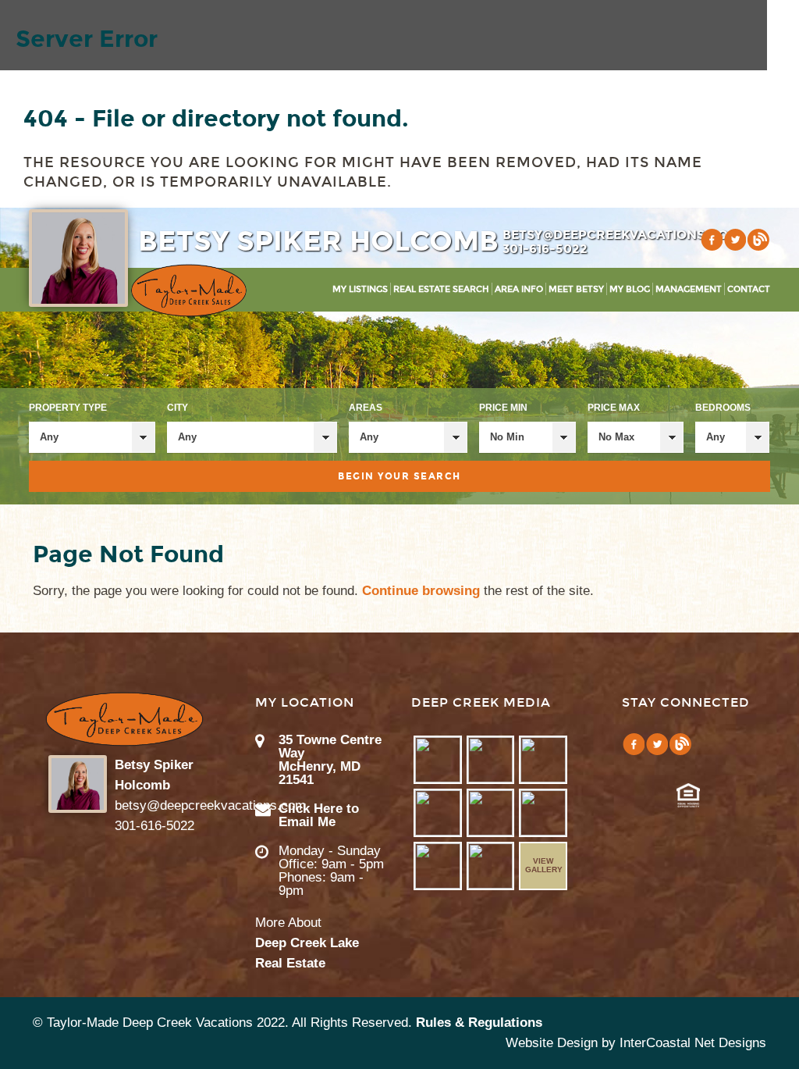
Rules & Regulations (479, 1022)
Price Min (503, 407)
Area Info (519, 289)
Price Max (614, 407)
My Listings (360, 289)
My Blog (629, 289)
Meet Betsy (576, 289)
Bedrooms (723, 407)
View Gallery (544, 865)
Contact (748, 289)
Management (688, 289)
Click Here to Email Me (319, 815)
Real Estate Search (441, 289)
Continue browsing (421, 590)
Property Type (68, 407)
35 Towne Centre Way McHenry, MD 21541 (330, 759)
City (177, 407)
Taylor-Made (124, 719)
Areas (365, 407)
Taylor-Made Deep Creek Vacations (188, 290)
